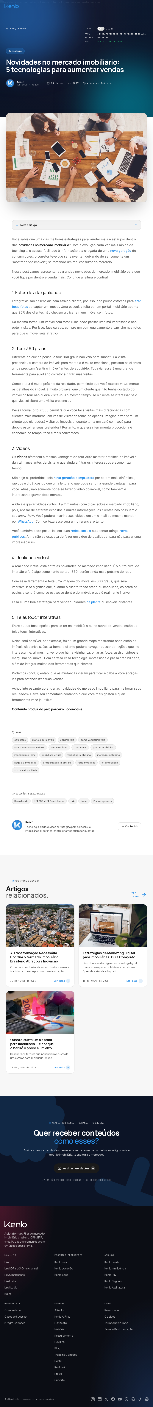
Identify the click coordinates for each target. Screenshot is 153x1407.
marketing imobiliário (79, 754)
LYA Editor (10, 1281)
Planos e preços (102, 801)
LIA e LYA (59, 1342)
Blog (57, 1348)
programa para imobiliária (57, 762)
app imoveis (67, 739)
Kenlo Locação (63, 1268)
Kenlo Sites (61, 1274)
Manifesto (60, 1323)
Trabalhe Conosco (65, 1354)
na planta (94, 602)
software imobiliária (25, 770)
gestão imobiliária (103, 747)
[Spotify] (147, 1399)
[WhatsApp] (126, 1399)
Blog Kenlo (18, 28)
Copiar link (131, 826)
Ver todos (135, 894)
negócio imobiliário (25, 762)
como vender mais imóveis (29, 747)
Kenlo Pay (110, 1274)
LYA (72, 801)
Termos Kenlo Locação (118, 1329)
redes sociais (81, 531)
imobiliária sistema (24, 754)
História (59, 1329)
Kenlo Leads (21, 801)
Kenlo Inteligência (115, 1268)
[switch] (105, 29)
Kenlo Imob (61, 1262)
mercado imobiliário (108, 754)
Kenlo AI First (62, 1316)
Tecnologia (15, 51)
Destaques (80, 747)
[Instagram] (93, 1399)
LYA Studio (11, 1287)
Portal (58, 1361)
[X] (106, 1399)
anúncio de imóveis (43, 739)
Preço (58, 1373)
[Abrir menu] (145, 6)
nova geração (120, 251)
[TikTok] (140, 1399)
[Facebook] (113, 1399)
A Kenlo (59, 1310)
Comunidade (12, 1310)
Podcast (59, 1367)
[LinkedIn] (100, 1399)
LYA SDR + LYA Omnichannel (49, 801)
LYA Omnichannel (14, 1274)
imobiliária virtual (51, 754)
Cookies (109, 1316)
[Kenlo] (15, 1224)
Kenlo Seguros (113, 1281)
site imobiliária (110, 762)
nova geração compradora (74, 478)
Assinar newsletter (78, 1168)
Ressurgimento (63, 1335)
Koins (84, 801)
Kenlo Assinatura (114, 1287)
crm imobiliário (59, 747)
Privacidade (111, 1310)
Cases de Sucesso (15, 1316)
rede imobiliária (86, 762)
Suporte (59, 1380)
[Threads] (133, 1399)
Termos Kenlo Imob (116, 1323)
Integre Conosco (15, 1323)
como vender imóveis (93, 739)
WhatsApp (26, 521)
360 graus (20, 739)
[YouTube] (120, 1399)
